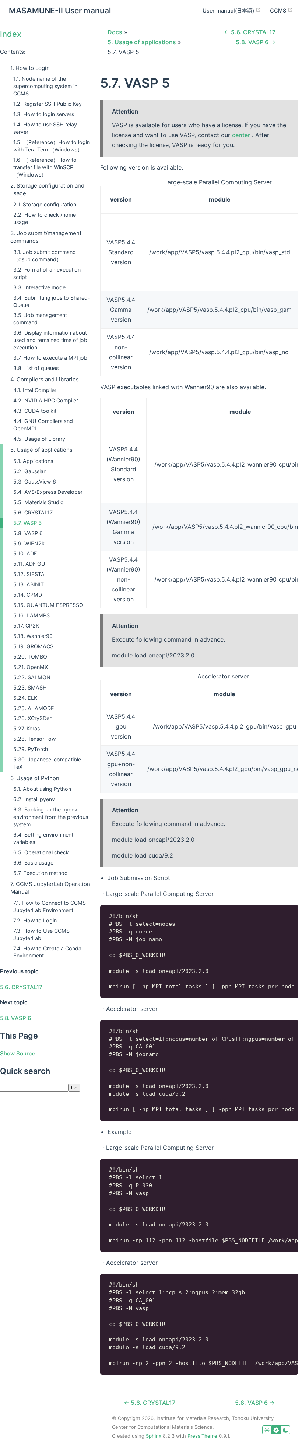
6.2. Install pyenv (34, 799)
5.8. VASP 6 (28, 533)
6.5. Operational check (41, 852)
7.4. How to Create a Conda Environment (47, 952)
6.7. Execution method (40, 873)
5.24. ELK (25, 698)
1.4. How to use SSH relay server (45, 128)
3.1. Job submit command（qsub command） (44, 255)
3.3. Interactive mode (39, 287)
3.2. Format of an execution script (47, 273)
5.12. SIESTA (29, 574)
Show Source (17, 1053)
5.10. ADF (25, 553)
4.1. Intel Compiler (34, 390)
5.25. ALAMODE (33, 708)
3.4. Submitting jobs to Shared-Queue (51, 301)
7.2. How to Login (35, 920)
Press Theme (202, 1436)
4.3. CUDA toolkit (34, 411)
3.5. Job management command (40, 318)
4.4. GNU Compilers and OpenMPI (43, 425)
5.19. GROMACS (33, 646)
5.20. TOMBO (30, 656)
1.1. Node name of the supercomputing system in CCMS (45, 86)
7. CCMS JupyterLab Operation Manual (50, 887)
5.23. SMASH (30, 687)
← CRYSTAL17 (249, 32)
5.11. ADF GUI (30, 564)
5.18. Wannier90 (33, 636)
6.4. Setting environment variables (43, 838)
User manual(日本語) (229, 10)
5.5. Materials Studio (38, 502)
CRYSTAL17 (21, 987)
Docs (115, 32)
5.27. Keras (26, 728)
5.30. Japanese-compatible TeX (47, 763)
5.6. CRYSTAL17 (33, 512)
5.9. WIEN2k (29, 543)
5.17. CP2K (26, 625)
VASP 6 (15, 1018)
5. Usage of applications (41, 449)
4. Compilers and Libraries (44, 379)
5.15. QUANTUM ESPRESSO (48, 605)
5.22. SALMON (31, 677)
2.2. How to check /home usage (44, 218)
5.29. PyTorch (30, 749)
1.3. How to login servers (43, 114)
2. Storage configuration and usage (47, 189)
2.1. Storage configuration (44, 204)
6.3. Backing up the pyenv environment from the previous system (50, 816)
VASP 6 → (255, 42)
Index (10, 34)
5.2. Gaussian (29, 471)
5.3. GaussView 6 (34, 481)
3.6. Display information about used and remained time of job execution (50, 339)
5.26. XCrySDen (32, 718)
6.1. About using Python (42, 789)
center (241, 135)
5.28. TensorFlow (34, 739)
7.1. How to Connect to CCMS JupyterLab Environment (49, 906)
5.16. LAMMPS (31, 615)
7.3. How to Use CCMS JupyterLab (41, 934)
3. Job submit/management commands (45, 237)
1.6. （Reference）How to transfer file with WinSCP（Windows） (45, 167)
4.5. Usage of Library (39, 439)
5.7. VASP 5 (27, 523)
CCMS (279, 10)
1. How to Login (30, 67)
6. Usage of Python (34, 778)
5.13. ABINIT (28, 584)
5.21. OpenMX (30, 667)
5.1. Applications (33, 461)
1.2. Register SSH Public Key (47, 104)
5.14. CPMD (27, 594)
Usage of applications (142, 42)
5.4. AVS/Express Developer (47, 492)
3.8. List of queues (36, 368)
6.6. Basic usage (33, 862)
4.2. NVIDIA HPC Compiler (45, 400)
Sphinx (153, 1436)
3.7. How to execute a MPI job (50, 358)
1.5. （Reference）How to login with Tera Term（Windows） (51, 146)
